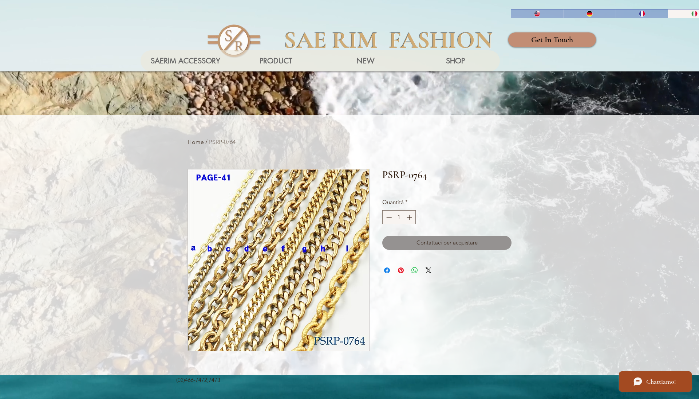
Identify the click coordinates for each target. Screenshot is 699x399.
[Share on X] (428, 270)
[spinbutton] (399, 217)
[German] (589, 13)
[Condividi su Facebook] (387, 270)
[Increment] (410, 217)
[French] (642, 13)
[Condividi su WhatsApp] (414, 270)
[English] (537, 13)
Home (195, 141)
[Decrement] (388, 217)
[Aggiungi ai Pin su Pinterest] (400, 270)
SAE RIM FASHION (388, 40)
